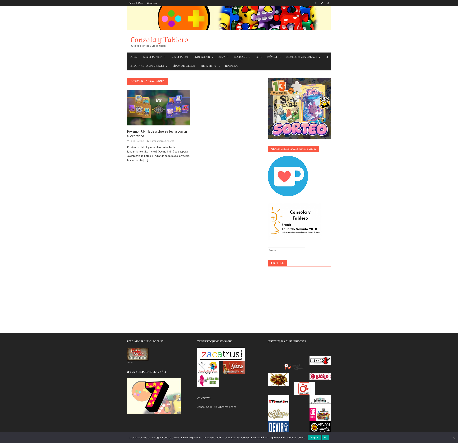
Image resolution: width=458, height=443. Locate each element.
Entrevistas (209, 66)
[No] (453, 437)
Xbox (221, 57)
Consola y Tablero (159, 40)
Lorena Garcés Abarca (162, 140)
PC (257, 57)
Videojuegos (152, 3)
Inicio (134, 57)
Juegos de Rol (179, 57)
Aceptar (314, 437)
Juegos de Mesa (136, 3)
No (326, 437)
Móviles (272, 57)
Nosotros (231, 66)
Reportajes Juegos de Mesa (147, 66)
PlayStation (202, 57)
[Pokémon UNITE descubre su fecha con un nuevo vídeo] (158, 107)
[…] (145, 160)
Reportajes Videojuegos (301, 57)
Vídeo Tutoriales (183, 66)
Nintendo (240, 57)
